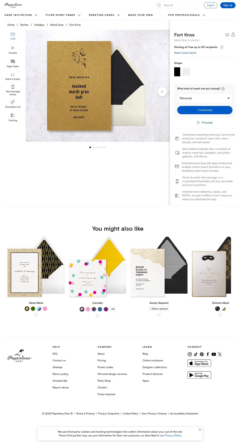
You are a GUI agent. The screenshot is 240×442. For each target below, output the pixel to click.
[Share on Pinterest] (202, 354)
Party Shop (104, 380)
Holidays (39, 24)
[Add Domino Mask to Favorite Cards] (220, 314)
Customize (205, 110)
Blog (145, 353)
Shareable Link (13, 107)
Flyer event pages (60, 15)
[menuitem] (21, 15)
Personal (186, 98)
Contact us (59, 360)
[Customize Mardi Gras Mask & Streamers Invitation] (97, 86)
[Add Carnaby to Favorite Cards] (97, 316)
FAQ (55, 353)
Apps (145, 380)
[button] (223, 89)
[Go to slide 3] (93, 147)
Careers (102, 387)
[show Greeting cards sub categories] (118, 15)
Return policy (60, 374)
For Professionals (184, 15)
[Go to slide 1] (90, 147)
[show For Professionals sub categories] (204, 15)
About (101, 353)
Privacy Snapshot (108, 413)
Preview (13, 53)
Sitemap (57, 367)
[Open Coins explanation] (222, 47)
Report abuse (60, 387)
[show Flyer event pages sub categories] (79, 15)
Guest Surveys (12, 79)
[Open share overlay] (233, 34)
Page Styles (13, 66)
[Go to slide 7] (105, 147)
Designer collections (154, 367)
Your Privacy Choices (154, 413)
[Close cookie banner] (200, 429)
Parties (24, 24)
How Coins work (185, 53)
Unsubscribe (59, 380)
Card (12, 39)
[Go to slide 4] (96, 147)
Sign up (227, 5)
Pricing (102, 360)
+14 (112, 309)
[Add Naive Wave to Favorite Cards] (36, 314)
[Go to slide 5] (99, 147)
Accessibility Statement (184, 413)
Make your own (140, 15)
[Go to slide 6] (102, 147)
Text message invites (13, 93)
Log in (210, 5)
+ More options (159, 308)
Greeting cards (102, 15)
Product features (152, 374)
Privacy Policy (173, 435)
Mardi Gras (57, 24)
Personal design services (112, 374)
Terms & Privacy (85, 413)
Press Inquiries (106, 394)
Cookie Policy (130, 413)
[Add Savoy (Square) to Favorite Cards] (159, 315)
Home (11, 24)
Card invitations (18, 15)
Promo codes (105, 367)
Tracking (12, 120)
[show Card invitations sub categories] (36, 15)
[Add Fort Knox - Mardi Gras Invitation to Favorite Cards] (227, 35)
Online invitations (152, 360)
